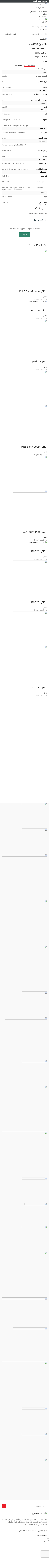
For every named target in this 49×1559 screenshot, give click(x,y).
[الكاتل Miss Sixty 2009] (30, 387)
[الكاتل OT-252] (30, 577)
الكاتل (45, 296)
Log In (24, 234)
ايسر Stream (39, 687)
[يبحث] (4, 7)
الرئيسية (44, 34)
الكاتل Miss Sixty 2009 (34, 446)
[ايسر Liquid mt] (30, 336)
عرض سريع (38, 287)
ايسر (45, 366)
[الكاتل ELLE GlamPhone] (30, 266)
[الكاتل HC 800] (38, 301)
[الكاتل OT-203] (38, 542)
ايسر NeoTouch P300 (34, 532)
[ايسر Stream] (30, 628)
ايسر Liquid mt (38, 361)
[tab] (29, 65)
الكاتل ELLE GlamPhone (33, 291)
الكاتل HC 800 (39, 310)
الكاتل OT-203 (39, 551)
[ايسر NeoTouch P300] (30, 473)
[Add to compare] (44, 287)
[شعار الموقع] (43, 3)
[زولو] (24, 1154)
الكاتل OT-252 (39, 602)
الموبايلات (35, 34)
